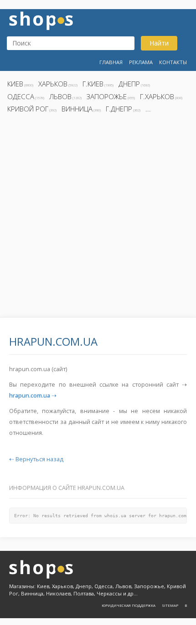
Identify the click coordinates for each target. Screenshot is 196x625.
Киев (15, 83)
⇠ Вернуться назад (36, 459)
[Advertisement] (98, 218)
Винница (77, 108)
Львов (60, 96)
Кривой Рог (27, 108)
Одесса (20, 96)
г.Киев (93, 83)
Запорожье (107, 96)
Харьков (52, 83)
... (148, 108)
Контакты (173, 62)
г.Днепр (119, 108)
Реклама (141, 62)
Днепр (129, 83)
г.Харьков (157, 96)
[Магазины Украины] (41, 19)
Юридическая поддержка (128, 605)
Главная (111, 62)
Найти (159, 43)
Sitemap (170, 605)
